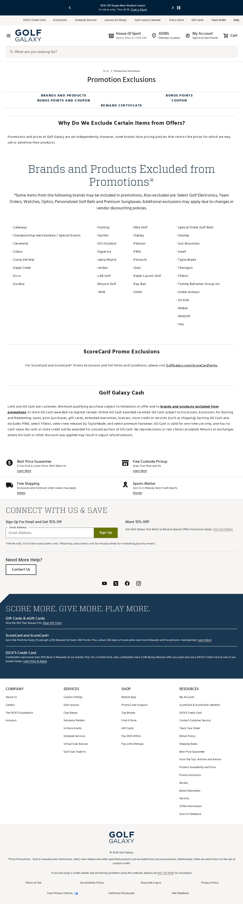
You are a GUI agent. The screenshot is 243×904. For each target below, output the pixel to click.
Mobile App (129, 697)
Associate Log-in (151, 883)
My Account (186, 697)
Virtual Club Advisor (76, 744)
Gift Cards (198, 20)
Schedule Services (86, 20)
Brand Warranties (189, 791)
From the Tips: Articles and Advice (200, 760)
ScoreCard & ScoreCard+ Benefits (199, 705)
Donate (137, 493)
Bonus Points (179, 95)
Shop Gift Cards (52, 623)
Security (184, 799)
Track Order (218, 20)
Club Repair (71, 713)
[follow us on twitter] (116, 583)
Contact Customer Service (195, 721)
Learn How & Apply (35, 661)
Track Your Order (189, 728)
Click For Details (223, 530)
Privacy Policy (210, 883)
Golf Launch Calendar (148, 20)
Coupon (179, 100)
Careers (10, 705)
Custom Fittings (73, 697)
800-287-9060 (165, 873)
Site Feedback (180, 893)
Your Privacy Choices (60, 893)
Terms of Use (33, 883)
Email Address (18, 527)
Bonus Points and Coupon (63, 100)
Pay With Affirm (131, 736)
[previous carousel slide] (70, 7)
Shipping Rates (188, 744)
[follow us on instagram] (138, 583)
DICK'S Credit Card (190, 713)
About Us (11, 697)
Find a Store (176, 20)
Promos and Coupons (135, 705)
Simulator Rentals (74, 721)
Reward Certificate (121, 105)
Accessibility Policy (92, 883)
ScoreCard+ (60, 20)
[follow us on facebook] (127, 583)
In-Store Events (73, 728)
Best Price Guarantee (192, 752)
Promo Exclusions (190, 775)
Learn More (24, 471)
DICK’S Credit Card (34, 20)
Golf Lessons (71, 705)
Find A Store (129, 721)
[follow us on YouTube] (104, 583)
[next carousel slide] (173, 7)
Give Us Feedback (190, 814)
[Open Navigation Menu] (8, 35)
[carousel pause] (179, 7)
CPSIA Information (190, 806)
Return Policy (187, 736)
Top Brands (128, 713)
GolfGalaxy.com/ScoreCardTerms (192, 365)
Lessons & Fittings (116, 20)
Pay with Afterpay (133, 744)
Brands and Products (63, 95)
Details (21, 493)
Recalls (183, 783)
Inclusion (11, 721)
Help (236, 20)
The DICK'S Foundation (19, 713)
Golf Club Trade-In (75, 752)
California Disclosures (121, 893)
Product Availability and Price (197, 767)
